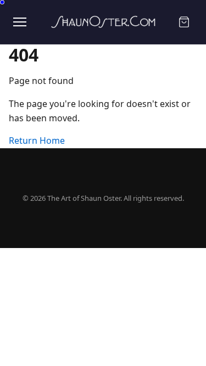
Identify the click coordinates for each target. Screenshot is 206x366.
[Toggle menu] (20, 22)
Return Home (37, 140)
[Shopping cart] (184, 22)
